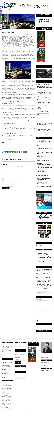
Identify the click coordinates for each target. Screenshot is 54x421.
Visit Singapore (11, 45)
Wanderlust (17, 45)
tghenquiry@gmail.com (45, 362)
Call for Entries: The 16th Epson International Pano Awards (17, 144)
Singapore (28, 42)
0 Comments (31, 46)
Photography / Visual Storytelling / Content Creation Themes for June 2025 (28, 145)
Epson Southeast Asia (17, 39)
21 (46, 313)
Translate (23, 346)
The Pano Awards (22, 43)
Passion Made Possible (19, 41)
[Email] (1, 13)
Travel (9, 35)
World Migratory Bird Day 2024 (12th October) (7, 409)
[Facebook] (1, 6)
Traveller (6, 45)
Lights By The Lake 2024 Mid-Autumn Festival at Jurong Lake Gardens (7, 350)
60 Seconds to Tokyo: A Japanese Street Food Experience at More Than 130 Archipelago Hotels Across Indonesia (44, 101)
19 (42, 313)
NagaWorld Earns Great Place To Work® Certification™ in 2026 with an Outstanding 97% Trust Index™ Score (44, 123)
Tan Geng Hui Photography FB (44, 324)
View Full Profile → (44, 357)
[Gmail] (1, 27)
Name (3, 178)
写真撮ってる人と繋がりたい (18, 46)
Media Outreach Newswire (45, 137)
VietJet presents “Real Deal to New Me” (13, 159)
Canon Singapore (10, 37)
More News (38, 133)
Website (3, 182)
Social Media (32, 42)
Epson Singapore (10, 39)
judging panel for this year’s (8, 125)
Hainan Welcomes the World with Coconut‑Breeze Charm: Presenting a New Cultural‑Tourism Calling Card (44, 87)
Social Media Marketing (14, 43)
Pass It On (13, 41)
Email (3, 180)
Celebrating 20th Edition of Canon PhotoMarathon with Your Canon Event (44, 275)
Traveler (3, 45)
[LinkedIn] (1, 15)
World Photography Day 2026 (42, 254)
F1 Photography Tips (5, 355)
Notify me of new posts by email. (7, 186)
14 (46, 311)
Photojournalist (16, 42)
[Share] (1, 30)
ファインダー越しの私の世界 (24, 45)
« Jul (37, 320)
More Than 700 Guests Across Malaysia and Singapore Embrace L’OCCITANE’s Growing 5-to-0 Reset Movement (44, 182)
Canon (15, 36)
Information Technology (29, 39)
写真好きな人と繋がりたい (7, 46)
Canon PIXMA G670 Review (7, 347)
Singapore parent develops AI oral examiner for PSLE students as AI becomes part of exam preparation (43, 156)
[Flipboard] (1, 23)
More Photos (38, 239)
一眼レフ (31, 45)
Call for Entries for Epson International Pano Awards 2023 (6, 144)
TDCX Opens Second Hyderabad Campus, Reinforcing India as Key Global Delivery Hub (44, 152)
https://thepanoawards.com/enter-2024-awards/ (11, 136)
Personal (21, 34)
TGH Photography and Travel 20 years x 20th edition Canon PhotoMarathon (44, 271)
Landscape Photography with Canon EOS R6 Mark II (20, 40)
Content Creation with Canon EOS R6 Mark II (22, 37)
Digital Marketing (5, 38)
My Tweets (38, 333)
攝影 (24, 46)
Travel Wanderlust (28, 44)
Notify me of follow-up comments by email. (9, 184)
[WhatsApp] (1, 17)
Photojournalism (10, 42)
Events (17, 34)
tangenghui (44, 355)
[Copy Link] (1, 19)
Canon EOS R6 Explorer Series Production (24, 36)
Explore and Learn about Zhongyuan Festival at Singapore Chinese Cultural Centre (44, 257)
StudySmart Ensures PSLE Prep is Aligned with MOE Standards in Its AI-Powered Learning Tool (44, 186)
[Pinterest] (1, 11)
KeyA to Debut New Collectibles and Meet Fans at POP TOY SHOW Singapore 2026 (44, 148)
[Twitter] (1, 9)
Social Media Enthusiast (6, 43)
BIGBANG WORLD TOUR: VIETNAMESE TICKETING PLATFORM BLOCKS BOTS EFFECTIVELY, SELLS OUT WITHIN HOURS (44, 94)
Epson (9, 38)
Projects (3, 35)
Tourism (6, 35)
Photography (25, 34)
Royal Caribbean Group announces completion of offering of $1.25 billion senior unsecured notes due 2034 (43, 129)
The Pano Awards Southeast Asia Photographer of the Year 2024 (17, 44)
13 (44, 311)
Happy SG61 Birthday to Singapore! (43, 262)
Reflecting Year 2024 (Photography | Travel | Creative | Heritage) (44, 281)
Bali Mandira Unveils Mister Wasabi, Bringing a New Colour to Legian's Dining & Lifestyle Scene (44, 107)
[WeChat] (1, 25)
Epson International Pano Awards (17, 38)
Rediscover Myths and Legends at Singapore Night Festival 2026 (7, 362)
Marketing (32, 40)
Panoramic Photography (6, 41)
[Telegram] (1, 21)
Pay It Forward (26, 41)
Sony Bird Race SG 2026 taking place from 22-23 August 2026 (6, 373)
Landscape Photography (6, 40)
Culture (31, 37)
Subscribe (17, 362)
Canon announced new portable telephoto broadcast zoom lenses (20, 158)
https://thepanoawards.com (14, 133)
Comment (3, 168)
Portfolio (29, 34)
